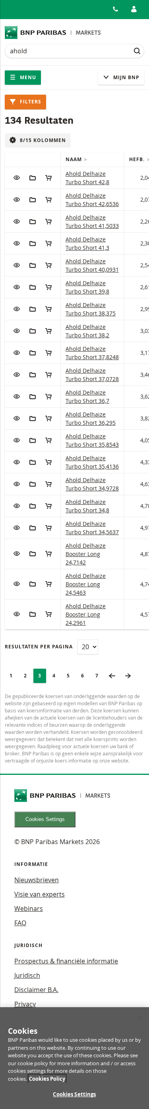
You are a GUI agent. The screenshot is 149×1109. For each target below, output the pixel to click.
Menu (27, 77)
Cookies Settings (45, 819)
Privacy (25, 1004)
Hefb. (137, 159)
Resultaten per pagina (39, 646)
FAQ (20, 922)
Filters (29, 101)
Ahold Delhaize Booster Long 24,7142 (86, 554)
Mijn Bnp (125, 77)
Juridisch (27, 975)
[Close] (139, 1018)
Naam (74, 159)
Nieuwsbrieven (36, 880)
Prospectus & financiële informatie (66, 961)
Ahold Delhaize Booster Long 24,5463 (86, 584)
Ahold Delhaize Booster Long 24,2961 (86, 614)
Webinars (28, 908)
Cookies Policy (47, 1078)
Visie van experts (39, 894)
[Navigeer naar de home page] (53, 32)
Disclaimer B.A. (36, 989)
